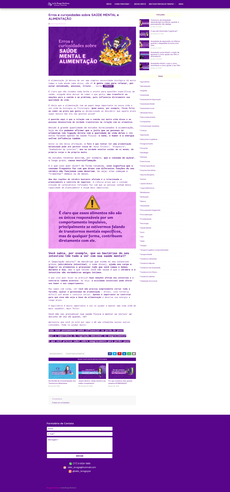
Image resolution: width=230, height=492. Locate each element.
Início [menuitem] (109, 4)
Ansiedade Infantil (147, 104)
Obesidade (144, 206)
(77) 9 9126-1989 (81, 463)
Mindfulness (145, 192)
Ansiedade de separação (150, 99)
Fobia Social (145, 161)
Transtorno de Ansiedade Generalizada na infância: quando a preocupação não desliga (165, 22)
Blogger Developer (53, 488)
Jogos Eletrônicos (147, 188)
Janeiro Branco (146, 183)
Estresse (143, 157)
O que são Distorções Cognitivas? (164, 31)
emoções (144, 148)
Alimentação (145, 86)
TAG (142, 237)
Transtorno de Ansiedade (150, 268)
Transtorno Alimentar (75, 354)
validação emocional (148, 281)
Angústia (143, 90)
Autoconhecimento (147, 117)
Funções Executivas (147, 170)
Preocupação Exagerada (150, 210)
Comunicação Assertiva (149, 126)
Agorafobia (144, 82)
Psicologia (144, 223)
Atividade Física (146, 113)
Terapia (143, 245)
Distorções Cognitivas (148, 139)
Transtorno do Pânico (148, 272)
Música (143, 201)
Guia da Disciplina (147, 175)
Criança (143, 130)
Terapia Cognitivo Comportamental (154, 250)
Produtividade (145, 219)
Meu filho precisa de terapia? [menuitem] (161, 4)
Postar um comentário (61, 403)
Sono (142, 232)
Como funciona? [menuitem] (122, 4)
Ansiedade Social (147, 108)
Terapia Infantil (146, 254)
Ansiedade (144, 95)
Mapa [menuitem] (181, 4)
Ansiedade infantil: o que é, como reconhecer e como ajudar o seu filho (165, 64)
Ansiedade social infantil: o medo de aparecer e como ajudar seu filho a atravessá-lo (165, 54)
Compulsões (145, 121)
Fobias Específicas (147, 166)
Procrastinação (146, 214)
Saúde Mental (145, 228)
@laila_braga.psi (81, 471)
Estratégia (144, 152)
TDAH (142, 241)
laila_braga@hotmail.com (81, 467)
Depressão (144, 135)
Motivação (144, 197)
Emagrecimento (56, 354)
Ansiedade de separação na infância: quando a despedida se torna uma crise (165, 43)
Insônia (143, 179)
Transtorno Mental (147, 276)
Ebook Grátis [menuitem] (140, 4)
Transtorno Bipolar (147, 263)
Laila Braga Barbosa (58, 23)
